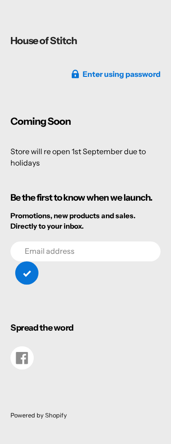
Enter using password (122, 74)
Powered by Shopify (38, 415)
